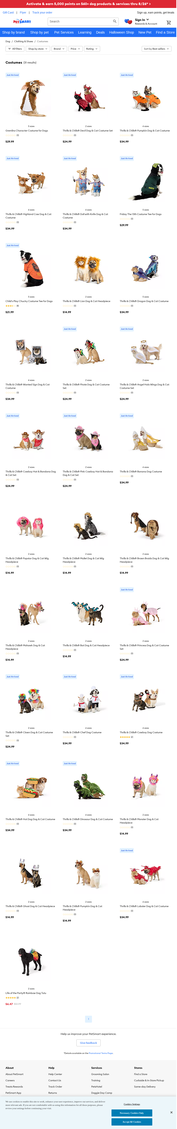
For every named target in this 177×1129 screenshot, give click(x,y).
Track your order (42, 12)
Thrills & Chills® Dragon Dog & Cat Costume (144, 301)
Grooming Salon (100, 1074)
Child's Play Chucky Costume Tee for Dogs (29, 301)
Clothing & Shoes (23, 41)
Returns (52, 1092)
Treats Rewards (14, 1086)
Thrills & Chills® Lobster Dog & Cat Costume (144, 906)
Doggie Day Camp (101, 1092)
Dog (8, 41)
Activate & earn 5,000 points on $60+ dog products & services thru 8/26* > (88, 4)
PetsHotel (96, 1086)
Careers (10, 1080)
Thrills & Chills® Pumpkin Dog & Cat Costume (145, 130)
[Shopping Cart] (172, 23)
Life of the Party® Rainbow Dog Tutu (26, 993)
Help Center (55, 1074)
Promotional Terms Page (101, 1053)
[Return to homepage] (22, 21)
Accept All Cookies (132, 1122)
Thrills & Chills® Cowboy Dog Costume (141, 732)
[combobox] (83, 21)
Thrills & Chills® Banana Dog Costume (141, 471)
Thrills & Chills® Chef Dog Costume (82, 732)
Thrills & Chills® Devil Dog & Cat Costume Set (88, 130)
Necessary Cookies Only (132, 1113)
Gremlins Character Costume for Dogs (27, 130)
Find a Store (140, 1074)
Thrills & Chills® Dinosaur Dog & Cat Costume (88, 819)
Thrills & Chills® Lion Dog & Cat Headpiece (86, 301)
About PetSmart (14, 1074)
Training (95, 1080)
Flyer (23, 12)
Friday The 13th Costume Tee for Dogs (140, 214)
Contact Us (54, 1080)
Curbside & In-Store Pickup (149, 1080)
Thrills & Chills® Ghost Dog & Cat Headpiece (30, 906)
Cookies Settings (132, 1104)
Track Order (55, 1086)
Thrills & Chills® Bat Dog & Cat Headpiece (86, 645)
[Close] (171, 1112)
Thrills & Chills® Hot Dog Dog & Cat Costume (30, 819)
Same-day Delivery (145, 1086)
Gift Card (8, 12)
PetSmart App (13, 1092)
